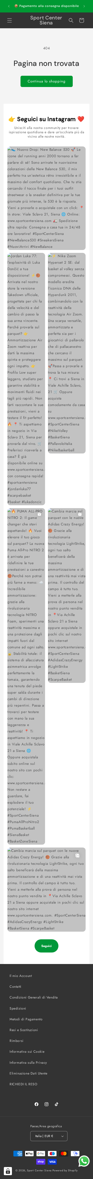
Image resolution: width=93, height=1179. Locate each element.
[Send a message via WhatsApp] (84, 1161)
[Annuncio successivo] (84, 6)
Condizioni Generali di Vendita (34, 997)
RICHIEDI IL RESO (23, 1084)
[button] (9, 20)
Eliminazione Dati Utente (28, 1073)
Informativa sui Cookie (27, 1051)
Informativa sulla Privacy (28, 1062)
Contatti (15, 986)
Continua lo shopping (47, 81)
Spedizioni (18, 1008)
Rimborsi (17, 1040)
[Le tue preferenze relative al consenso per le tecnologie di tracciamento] (8, 1171)
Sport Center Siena (39, 1170)
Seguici (46, 946)
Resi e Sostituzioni (24, 1030)
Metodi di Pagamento (26, 1019)
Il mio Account (21, 975)
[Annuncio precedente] (9, 6)
